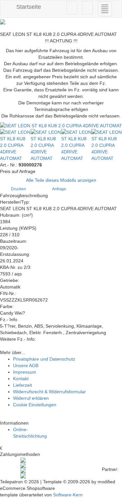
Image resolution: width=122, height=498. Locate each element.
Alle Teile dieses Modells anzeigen (61, 180)
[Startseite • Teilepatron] (61, 21)
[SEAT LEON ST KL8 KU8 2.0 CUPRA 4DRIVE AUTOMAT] (61, 125)
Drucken (19, 189)
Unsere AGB (25, 365)
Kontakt (21, 378)
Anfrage (59, 189)
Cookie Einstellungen (34, 404)
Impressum (24, 372)
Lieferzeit (22, 385)
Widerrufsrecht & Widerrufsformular (49, 391)
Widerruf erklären (31, 398)
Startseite (28, 7)
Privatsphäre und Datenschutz (44, 359)
